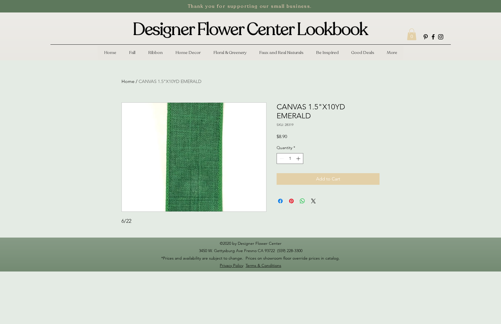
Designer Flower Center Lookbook (250, 29)
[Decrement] (281, 158)
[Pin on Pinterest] (291, 201)
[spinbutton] (290, 158)
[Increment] (298, 158)
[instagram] (440, 36)
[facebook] (433, 36)
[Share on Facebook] (280, 201)
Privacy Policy (231, 265)
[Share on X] (313, 201)
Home (128, 81)
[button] (412, 34)
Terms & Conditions (263, 265)
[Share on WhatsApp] (302, 201)
